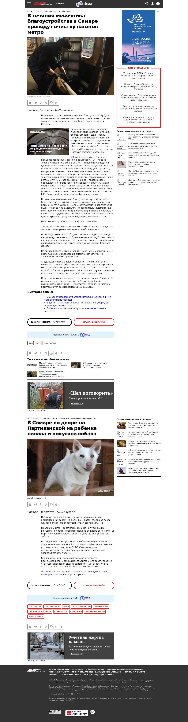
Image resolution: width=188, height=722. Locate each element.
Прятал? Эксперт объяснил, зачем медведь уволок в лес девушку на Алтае (143, 173)
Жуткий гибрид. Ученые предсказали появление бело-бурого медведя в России (144, 461)
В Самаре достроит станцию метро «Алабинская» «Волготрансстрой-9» (95, 365)
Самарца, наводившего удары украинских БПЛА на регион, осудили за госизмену (138, 119)
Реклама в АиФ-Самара (59, 672)
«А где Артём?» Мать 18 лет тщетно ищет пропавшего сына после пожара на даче (143, 434)
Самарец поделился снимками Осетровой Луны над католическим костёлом (138, 108)
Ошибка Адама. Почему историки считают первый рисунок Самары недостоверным (138, 97)
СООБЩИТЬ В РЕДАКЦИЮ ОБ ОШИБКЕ (99, 675)
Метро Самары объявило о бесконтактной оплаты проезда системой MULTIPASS (53, 365)
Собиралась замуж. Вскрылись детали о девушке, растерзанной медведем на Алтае (142, 146)
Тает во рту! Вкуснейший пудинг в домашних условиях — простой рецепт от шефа (143, 425)
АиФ (45, 498)
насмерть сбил (49, 574)
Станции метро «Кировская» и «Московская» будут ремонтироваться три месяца (52, 374)
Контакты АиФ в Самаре (134, 672)
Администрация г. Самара (38, 96)
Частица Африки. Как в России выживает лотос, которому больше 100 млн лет (143, 137)
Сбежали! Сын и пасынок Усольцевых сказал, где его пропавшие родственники (144, 452)
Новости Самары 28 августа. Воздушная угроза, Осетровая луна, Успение (139, 86)
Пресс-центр (77, 669)
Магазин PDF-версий (95, 669)
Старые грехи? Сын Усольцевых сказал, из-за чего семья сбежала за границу (143, 155)
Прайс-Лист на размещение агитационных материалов (96, 672)
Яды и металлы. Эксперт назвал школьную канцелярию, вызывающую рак (142, 164)
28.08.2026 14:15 (33, 418)
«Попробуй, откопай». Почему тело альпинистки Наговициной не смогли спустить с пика (143, 470)
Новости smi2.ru (36, 410)
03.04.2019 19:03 (33, 11)
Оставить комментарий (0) (94, 322)
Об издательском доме (59, 669)
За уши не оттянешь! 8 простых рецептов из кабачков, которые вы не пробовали (144, 443)
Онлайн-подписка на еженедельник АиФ (125, 669)
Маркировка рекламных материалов (65, 675)
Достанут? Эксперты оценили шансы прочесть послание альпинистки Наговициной (144, 182)
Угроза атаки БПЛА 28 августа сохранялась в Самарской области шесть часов (138, 75)
